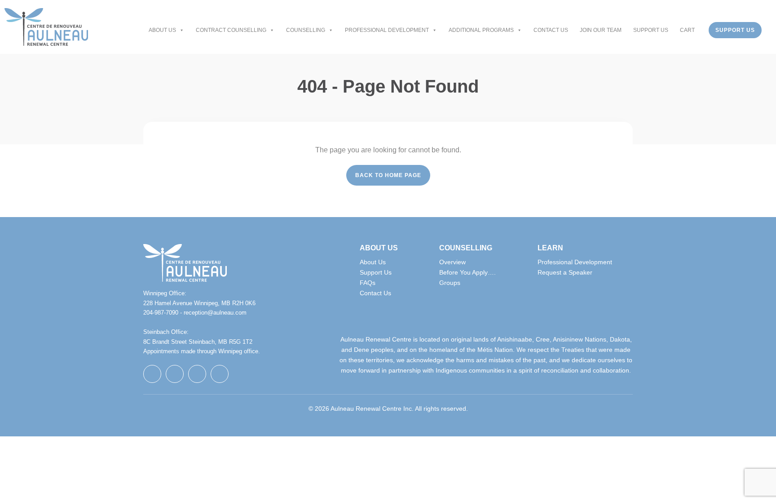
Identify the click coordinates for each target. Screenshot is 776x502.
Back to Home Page (388, 175)
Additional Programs (481, 30)
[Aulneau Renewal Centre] (46, 27)
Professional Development (387, 30)
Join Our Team (601, 30)
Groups (449, 282)
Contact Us (551, 30)
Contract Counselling (231, 30)
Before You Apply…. (467, 272)
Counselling (305, 30)
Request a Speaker (565, 272)
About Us (162, 30)
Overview (452, 262)
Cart (687, 30)
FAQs (367, 282)
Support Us (650, 30)
